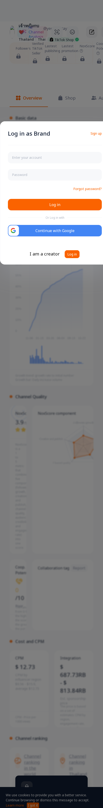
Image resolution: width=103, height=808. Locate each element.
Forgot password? (87, 188)
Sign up (96, 133)
